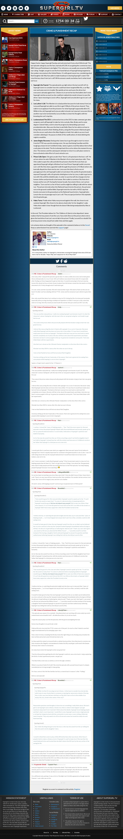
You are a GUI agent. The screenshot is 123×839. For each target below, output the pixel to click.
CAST (32, 14)
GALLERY (44, 14)
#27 (33, 420)
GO (36, 21)
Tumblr (53, 821)
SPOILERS (79, 14)
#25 (33, 488)
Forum (37, 819)
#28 (33, 367)
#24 (33, 563)
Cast (36, 808)
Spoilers (37, 817)
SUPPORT (104, 14)
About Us (46, 832)
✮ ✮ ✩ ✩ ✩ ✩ (102, 54)
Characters (38, 806)
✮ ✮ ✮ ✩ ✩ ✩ (102, 51)
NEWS (6, 14)
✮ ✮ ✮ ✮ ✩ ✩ (102, 48)
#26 (33, 472)
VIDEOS (55, 14)
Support (37, 821)
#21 (33, 764)
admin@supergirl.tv (53, 241)
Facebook (54, 815)
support (61, 228)
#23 (33, 610)
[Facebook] (33, 247)
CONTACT (118, 14)
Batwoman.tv (55, 804)
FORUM (91, 14)
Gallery (37, 811)
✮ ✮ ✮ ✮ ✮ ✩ (102, 44)
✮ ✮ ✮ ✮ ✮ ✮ (102, 41)
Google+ (53, 824)
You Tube (54, 826)
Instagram (54, 819)
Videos (37, 813)
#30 (33, 274)
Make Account (39, 826)
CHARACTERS (19, 14)
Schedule (77, 832)
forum (87, 225)
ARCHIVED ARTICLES (14, 120)
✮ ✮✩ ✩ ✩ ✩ (102, 58)
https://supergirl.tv (53, 237)
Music (37, 815)
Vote (108, 67)
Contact (37, 824)
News (36, 804)
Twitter (53, 817)
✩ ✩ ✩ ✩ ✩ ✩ (102, 61)
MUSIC (67, 14)
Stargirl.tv (54, 806)
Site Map (55, 832)
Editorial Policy (66, 832)
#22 (33, 680)
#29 (33, 307)
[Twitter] (36, 247)
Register (77, 789)
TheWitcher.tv (55, 808)
